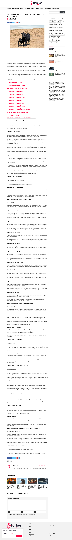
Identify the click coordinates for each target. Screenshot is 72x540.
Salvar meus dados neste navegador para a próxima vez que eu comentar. (22, 514)
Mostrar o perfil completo (42, 465)
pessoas (51, 39)
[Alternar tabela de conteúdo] (33, 79)
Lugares (41, 8)
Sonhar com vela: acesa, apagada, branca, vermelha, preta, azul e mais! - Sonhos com (56, 90)
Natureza (37, 8)
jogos (60, 27)
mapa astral (51, 30)
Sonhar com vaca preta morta (16, 100)
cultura (51, 24)
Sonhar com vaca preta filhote (16, 96)
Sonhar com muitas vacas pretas (17, 114)
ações (62, 18)
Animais (32, 8)
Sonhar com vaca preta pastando (17, 105)
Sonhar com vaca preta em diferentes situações (18, 102)
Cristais (59, 23)
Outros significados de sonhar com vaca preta (18, 112)
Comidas (57, 21)
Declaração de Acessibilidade (51, 536)
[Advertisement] (27, 56)
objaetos (61, 33)
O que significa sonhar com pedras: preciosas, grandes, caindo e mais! (59, 49)
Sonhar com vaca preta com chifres (17, 97)
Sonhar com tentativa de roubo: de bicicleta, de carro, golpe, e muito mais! (60, 68)
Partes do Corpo (27, 8)
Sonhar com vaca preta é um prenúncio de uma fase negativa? (21, 117)
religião (57, 39)
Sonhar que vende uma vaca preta (17, 85)
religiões (62, 39)
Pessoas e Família (15, 8)
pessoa (57, 37)
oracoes (62, 34)
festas (56, 27)
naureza (51, 33)
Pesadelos (9, 8)
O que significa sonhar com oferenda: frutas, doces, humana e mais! (57, 91)
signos (51, 40)
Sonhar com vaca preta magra (16, 93)
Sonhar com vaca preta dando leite (17, 106)
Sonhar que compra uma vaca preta (17, 87)
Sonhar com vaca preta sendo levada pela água (20, 109)
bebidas (55, 20)
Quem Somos (49, 527)
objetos (57, 34)
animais (11, 461)
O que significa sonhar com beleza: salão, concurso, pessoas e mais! (56, 83)
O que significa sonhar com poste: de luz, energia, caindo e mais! (60, 61)
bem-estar (61, 20)
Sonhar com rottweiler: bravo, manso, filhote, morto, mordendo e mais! (32, 487)
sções (59, 40)
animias (57, 18)
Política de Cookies (10, 533)
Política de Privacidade (50, 535)
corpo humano (52, 23)
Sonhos (55, 40)
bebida (51, 20)
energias (56, 24)
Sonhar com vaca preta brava (16, 90)
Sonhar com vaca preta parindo (17, 108)
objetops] (51, 34)
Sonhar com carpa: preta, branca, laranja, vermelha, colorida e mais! (11, 487)
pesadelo (59, 36)
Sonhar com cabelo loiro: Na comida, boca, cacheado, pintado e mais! (57, 87)
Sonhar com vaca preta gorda (16, 94)
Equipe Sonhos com (12, 18)
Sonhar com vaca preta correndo (17, 103)
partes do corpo (52, 36)
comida (51, 21)
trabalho (55, 42)
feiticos (51, 27)
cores (62, 21)
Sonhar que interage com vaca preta (16, 81)
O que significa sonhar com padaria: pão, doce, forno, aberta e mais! (60, 55)
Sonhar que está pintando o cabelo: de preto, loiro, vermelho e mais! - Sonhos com (57, 82)
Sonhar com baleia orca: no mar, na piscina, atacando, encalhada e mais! (42, 487)
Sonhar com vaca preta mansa (16, 91)
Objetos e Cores (48, 8)
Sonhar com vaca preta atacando (17, 111)
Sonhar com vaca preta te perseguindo (18, 84)
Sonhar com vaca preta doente (16, 99)
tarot (50, 42)
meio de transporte (59, 30)
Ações (21, 8)
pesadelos (52, 37)
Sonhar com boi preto (14, 115)
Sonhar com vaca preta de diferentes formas (17, 88)
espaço (61, 24)
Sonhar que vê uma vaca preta (16, 82)
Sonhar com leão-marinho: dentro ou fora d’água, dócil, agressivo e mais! (21, 487)
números (56, 33)
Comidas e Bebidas (55, 8)
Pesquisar (62, 12)
